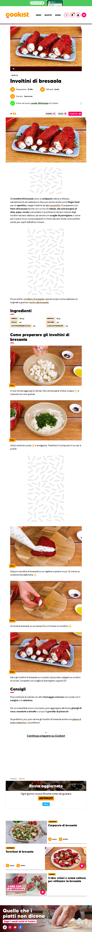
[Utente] (78, 15)
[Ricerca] (66, 15)
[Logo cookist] (17, 15)
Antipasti (13, 779)
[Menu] (84, 15)
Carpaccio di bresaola (62, 825)
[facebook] (20, 927)
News (38, 15)
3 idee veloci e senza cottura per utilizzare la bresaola (67, 879)
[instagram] (10, 927)
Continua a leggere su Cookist (46, 735)
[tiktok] (5, 927)
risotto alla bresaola (39, 302)
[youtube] (15, 927)
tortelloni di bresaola (34, 299)
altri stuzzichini (53, 205)
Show (58, 15)
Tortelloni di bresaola (19, 851)
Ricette (48, 15)
